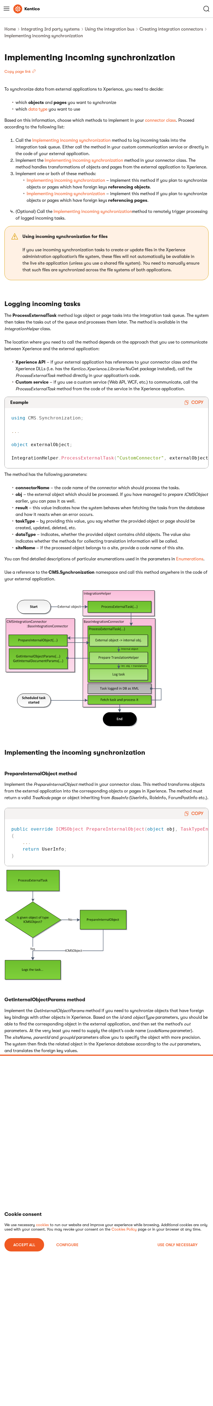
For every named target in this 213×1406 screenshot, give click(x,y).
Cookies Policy (124, 1229)
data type (37, 109)
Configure (67, 1245)
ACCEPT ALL (24, 1245)
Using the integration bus (109, 29)
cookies (42, 1225)
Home (10, 29)
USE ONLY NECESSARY (177, 1245)
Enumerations (189, 559)
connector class (160, 120)
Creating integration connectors (171, 29)
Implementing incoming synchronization (71, 140)
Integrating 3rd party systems (50, 29)
